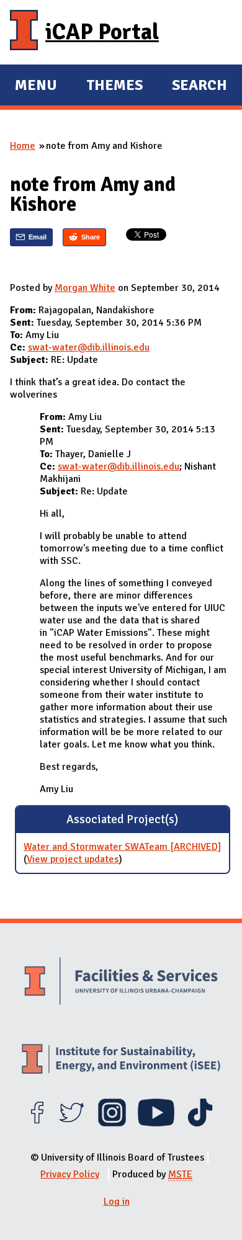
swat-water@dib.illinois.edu (89, 347)
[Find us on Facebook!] (37, 1123)
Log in (117, 1201)
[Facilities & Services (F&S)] (121, 982)
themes (114, 87)
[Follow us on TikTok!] (200, 1123)
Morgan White (85, 288)
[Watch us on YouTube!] (156, 1123)
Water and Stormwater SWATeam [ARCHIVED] (122, 847)
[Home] (24, 32)
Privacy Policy (69, 1174)
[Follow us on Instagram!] (112, 1123)
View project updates (73, 859)
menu (36, 87)
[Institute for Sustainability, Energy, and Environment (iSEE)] (121, 1060)
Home (22, 146)
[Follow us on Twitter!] (72, 1123)
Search (199, 85)
